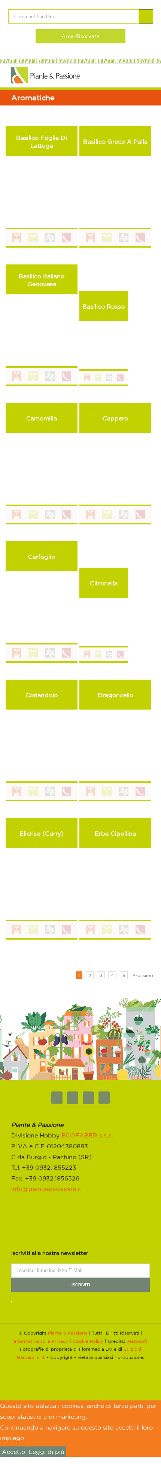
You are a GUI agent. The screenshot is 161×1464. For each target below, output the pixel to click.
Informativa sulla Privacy (41, 1341)
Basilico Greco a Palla (115, 141)
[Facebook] (57, 1097)
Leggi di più (46, 1451)
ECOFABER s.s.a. (87, 1135)
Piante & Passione (67, 1332)
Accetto (13, 1451)
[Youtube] (88, 1097)
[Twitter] (72, 1097)
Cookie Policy (88, 1341)
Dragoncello (115, 695)
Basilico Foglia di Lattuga (41, 141)
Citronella (104, 583)
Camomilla (41, 418)
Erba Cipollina (115, 833)
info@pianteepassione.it (46, 1188)
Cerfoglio (41, 556)
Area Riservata (80, 36)
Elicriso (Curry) (41, 833)
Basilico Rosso (103, 306)
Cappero (115, 418)
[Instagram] (104, 1097)
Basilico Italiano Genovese (41, 280)
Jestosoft (137, 1341)
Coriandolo (41, 695)
